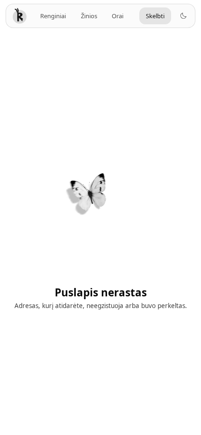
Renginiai (53, 16)
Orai (117, 16)
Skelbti (155, 16)
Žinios (89, 16)
